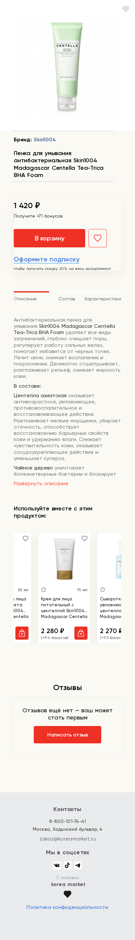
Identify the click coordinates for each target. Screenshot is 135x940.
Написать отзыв (67, 735)
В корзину (49, 238)
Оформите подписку (46, 259)
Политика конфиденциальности (67, 907)
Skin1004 (45, 139)
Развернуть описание (41, 483)
